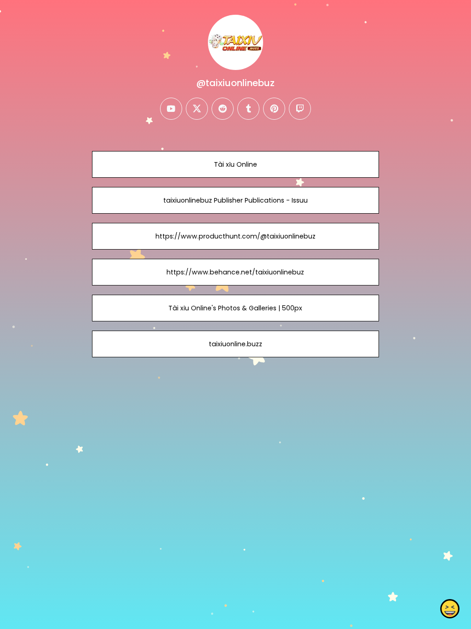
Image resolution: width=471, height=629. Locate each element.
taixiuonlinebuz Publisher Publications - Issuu (235, 200)
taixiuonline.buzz (235, 344)
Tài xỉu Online (235, 164)
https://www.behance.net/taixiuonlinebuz (235, 272)
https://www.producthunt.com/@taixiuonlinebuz (235, 236)
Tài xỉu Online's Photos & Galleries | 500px (235, 308)
